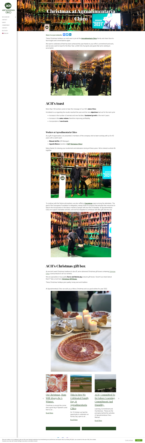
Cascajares (88, 203)
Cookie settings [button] (129, 440)
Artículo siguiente (98, 428)
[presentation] (43, 398)
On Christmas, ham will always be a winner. (56, 398)
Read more (49, 413)
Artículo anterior (63, 428)
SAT (68, 144)
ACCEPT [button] (138, 440)
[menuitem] (9, 33)
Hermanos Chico (76, 144)
